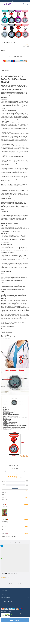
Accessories (20, 7)
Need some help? (5, 597)
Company (3, 594)
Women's (14, 7)
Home (9, 7)
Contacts (4, 590)
